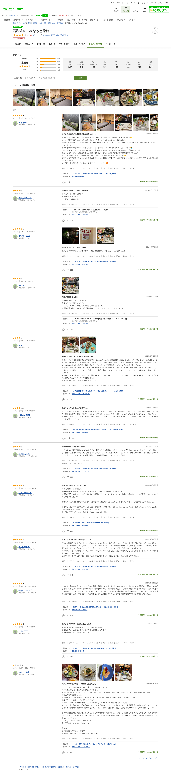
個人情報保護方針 (34, 767)
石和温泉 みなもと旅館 (31, 31)
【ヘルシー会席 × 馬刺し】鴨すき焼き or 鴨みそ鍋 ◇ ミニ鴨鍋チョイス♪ (94, 744)
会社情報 (23, 767)
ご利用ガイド (120, 3)
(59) (64, 44)
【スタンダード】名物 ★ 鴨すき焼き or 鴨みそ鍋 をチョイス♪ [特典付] (94, 174)
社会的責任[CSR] (49, 767)
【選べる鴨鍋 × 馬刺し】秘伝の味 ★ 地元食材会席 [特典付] (90, 523)
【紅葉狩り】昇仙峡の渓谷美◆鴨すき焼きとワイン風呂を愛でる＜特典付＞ (95, 607)
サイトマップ (131, 3)
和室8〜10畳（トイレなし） (81, 394)
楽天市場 (153, 3)
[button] (24, 97)
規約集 (68, 767)
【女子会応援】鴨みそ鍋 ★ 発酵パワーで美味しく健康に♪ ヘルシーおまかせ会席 (97, 391)
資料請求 (76, 767)
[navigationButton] (155, 97)
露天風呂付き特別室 (78, 176)
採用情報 (61, 767)
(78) (95, 44)
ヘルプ (112, 3)
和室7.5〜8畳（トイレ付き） (81, 215)
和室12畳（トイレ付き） (79, 610)
